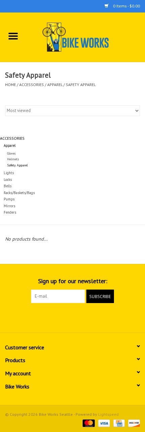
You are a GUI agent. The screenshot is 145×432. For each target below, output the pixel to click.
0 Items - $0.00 (126, 5)
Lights (9, 172)
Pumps (9, 199)
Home (10, 84)
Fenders (10, 212)
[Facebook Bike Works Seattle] (60, 317)
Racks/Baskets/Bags (19, 192)
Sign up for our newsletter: (72, 281)
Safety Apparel (81, 84)
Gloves (11, 153)
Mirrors (9, 206)
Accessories (31, 84)
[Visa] (103, 422)
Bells (7, 186)
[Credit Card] (118, 422)
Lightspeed (108, 414)
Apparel (54, 84)
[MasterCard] (87, 422)
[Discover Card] (133, 422)
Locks (8, 179)
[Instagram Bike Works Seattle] (84, 317)
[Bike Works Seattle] (86, 37)
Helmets (13, 159)
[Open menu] (13, 36)
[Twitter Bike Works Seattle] (72, 317)
